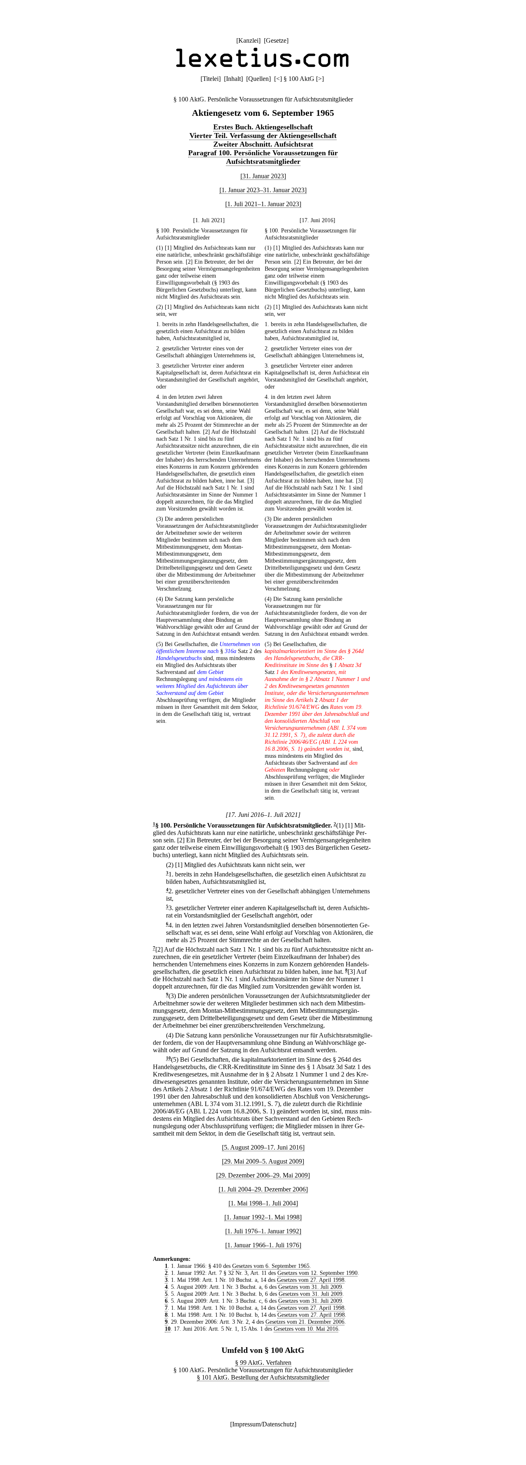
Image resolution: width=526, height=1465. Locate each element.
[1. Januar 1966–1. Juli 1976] (263, 1245)
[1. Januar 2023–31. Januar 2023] (263, 189)
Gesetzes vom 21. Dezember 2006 (304, 1321)
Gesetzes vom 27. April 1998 (310, 1279)
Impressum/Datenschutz (263, 1424)
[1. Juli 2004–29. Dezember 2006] (263, 1189)
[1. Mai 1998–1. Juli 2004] (263, 1203)
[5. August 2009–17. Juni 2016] (263, 1147)
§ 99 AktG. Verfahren (263, 1362)
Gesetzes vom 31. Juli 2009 (310, 1286)
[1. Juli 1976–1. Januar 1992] (263, 1231)
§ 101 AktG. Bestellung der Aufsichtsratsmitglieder (263, 1377)
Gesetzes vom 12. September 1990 (317, 1273)
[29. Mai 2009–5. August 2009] (263, 1161)
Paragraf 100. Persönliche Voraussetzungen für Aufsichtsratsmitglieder (263, 157)
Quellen (258, 78)
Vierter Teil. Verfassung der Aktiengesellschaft (263, 135)
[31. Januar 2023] (263, 175)
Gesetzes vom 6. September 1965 (270, 1266)
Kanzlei (248, 40)
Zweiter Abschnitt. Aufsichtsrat (263, 144)
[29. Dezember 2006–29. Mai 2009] (263, 1175)
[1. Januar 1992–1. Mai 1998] (263, 1217)
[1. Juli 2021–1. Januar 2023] (263, 203)
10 (168, 1058)
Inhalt (233, 78)
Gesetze (276, 40)
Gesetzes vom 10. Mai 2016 (306, 1328)
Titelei (211, 78)
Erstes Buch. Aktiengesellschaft (263, 127)
